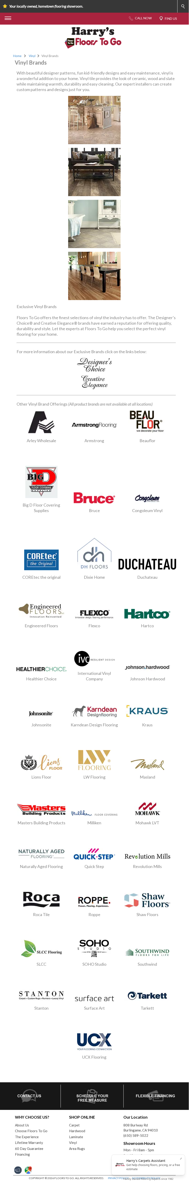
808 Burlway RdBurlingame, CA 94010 (140, 1127)
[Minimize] (181, 1159)
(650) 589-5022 (135, 1135)
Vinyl (32, 56)
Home (17, 56)
